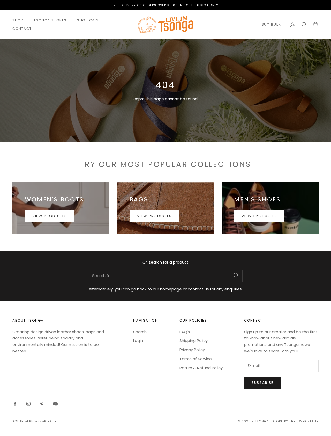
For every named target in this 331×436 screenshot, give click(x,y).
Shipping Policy (193, 340)
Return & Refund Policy (201, 367)
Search (140, 332)
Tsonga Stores (50, 20)
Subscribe (263, 382)
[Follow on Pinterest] (41, 403)
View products (49, 216)
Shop (17, 20)
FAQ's (184, 332)
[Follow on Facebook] (15, 403)
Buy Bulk (271, 24)
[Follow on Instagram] (28, 403)
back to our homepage (159, 289)
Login (138, 340)
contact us (198, 289)
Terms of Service (195, 358)
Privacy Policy (192, 349)
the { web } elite (304, 421)
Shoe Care (88, 20)
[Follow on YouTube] (55, 403)
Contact (22, 28)
